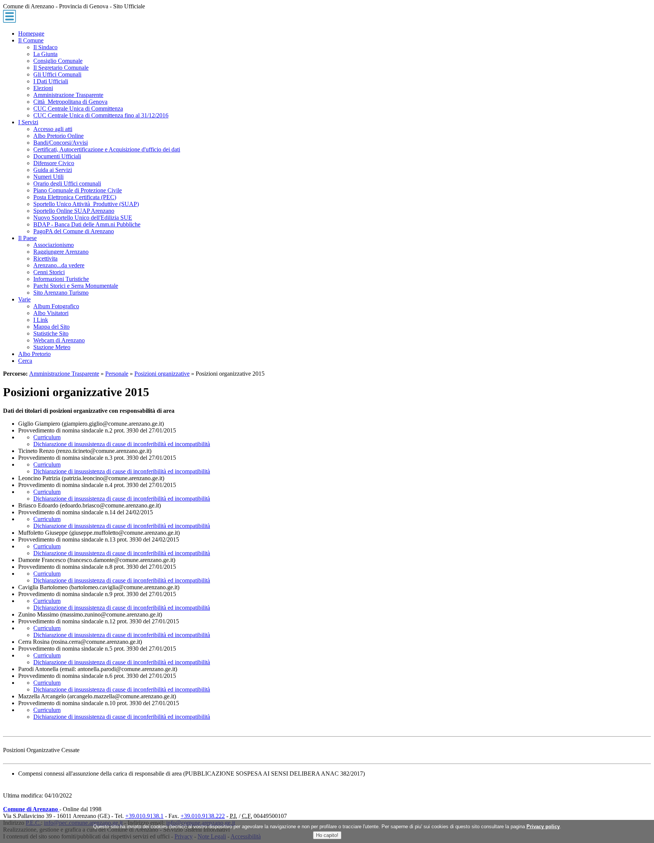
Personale (116, 373)
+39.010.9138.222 (203, 816)
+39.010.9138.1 (144, 816)
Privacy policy (543, 826)
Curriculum (47, 437)
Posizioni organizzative (162, 373)
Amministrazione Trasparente (64, 373)
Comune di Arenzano (31, 809)
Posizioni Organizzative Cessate (41, 750)
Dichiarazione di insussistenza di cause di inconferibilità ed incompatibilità (121, 444)
